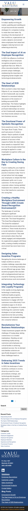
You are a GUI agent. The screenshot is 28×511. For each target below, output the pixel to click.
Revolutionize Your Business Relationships (13, 326)
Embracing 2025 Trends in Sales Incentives (13, 361)
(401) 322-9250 (6, 465)
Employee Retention (6, 440)
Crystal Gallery (6, 488)
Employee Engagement (7, 435)
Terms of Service (14, 509)
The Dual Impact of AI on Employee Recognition (14, 53)
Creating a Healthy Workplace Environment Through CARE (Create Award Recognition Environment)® (13, 202)
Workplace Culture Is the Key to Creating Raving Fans (14, 162)
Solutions (6, 474)
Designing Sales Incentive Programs (11, 254)
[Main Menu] (23, 4)
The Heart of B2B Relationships (10, 84)
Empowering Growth (11, 19)
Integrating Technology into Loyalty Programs (13, 285)
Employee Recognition (7, 437)
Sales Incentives (5, 446)
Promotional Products (7, 444)
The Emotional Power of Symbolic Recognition (13, 122)
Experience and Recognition (8, 442)
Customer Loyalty (5, 433)
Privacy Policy (5, 509)
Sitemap (22, 509)
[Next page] (15, 401)
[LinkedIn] (3, 470)
